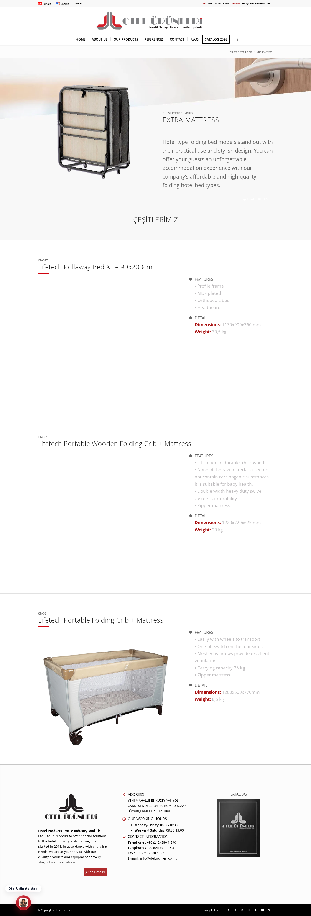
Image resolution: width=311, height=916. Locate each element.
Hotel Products (63, 910)
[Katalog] (238, 828)
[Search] (235, 39)
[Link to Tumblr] (255, 909)
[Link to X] (235, 909)
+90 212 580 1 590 (218, 3)
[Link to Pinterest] (269, 909)
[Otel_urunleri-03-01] (155, 20)
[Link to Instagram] (248, 909)
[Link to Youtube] (262, 909)
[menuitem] (46, 3)
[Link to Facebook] (228, 909)
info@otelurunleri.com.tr (257, 3)
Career (78, 3)
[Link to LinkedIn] (242, 909)
